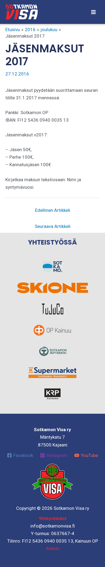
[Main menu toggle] (94, 12)
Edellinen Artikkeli (52, 210)
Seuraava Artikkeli (53, 226)
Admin (52, 548)
